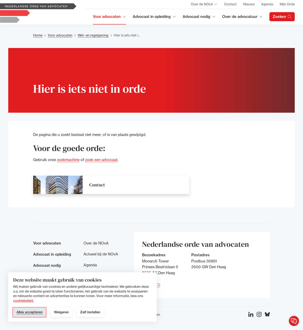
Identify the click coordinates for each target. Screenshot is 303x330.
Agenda (267, 4)
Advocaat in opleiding (152, 18)
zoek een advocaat (101, 159)
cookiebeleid (23, 300)
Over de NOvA (204, 5)
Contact (230, 4)
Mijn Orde (287, 4)
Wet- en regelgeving (93, 35)
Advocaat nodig (199, 18)
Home (37, 35)
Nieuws (249, 4)
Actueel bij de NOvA (100, 254)
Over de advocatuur (240, 18)
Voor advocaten (109, 18)
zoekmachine (68, 159)
